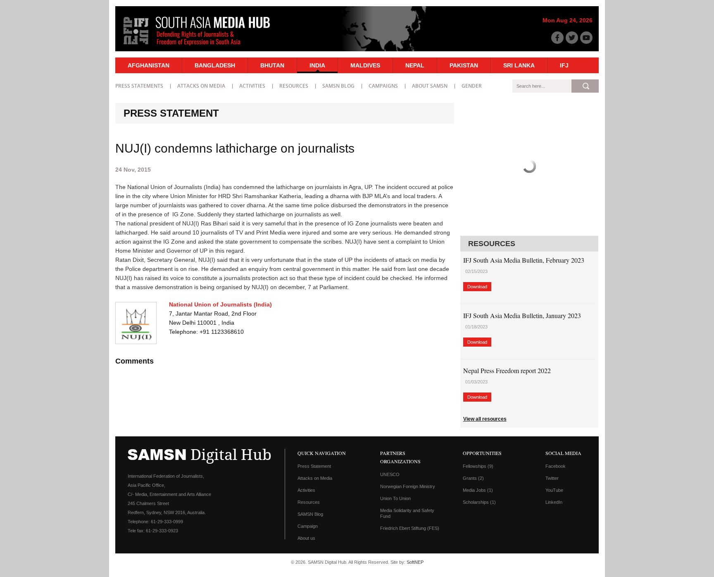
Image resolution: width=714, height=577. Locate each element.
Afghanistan (148, 65)
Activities (252, 85)
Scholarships (479, 502)
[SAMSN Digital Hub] (202, 46)
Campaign (308, 526)
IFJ (564, 65)
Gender (472, 85)
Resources (293, 85)
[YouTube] (586, 37)
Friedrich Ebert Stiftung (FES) (409, 528)
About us (306, 538)
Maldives (365, 65)
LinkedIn (553, 502)
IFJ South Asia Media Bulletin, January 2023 (522, 315)
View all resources (485, 419)
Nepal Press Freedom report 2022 (507, 370)
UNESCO (390, 474)
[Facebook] (557, 37)
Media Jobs (478, 490)
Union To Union (395, 498)
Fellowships (478, 466)
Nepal (414, 65)
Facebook (555, 466)
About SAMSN (429, 85)
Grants (473, 478)
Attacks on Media (201, 85)
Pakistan (464, 65)
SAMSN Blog (338, 85)
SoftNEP (415, 562)
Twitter (552, 478)
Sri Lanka (519, 65)
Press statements (139, 85)
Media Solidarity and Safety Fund (407, 513)
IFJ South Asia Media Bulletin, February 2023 (523, 260)
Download (477, 286)
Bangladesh (215, 65)
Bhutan (272, 65)
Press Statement (314, 466)
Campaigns (383, 85)
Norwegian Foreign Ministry (407, 486)
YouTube (554, 490)
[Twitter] (572, 37)
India (317, 65)
